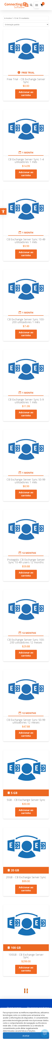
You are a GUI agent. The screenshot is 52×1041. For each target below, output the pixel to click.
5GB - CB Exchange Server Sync (26, 800)
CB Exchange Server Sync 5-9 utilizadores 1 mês (26, 401)
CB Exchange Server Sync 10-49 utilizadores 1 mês (26, 241)
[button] (31, 5)
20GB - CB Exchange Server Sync (26, 877)
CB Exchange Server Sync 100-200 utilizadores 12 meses (25, 641)
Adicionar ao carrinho (26, 93)
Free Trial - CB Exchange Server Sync (26, 80)
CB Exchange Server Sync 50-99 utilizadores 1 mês (26, 481)
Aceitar (26, 1035)
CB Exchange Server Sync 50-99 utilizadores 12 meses (26, 721)
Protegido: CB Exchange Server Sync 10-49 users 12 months (26, 561)
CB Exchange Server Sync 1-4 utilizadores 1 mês (26, 161)
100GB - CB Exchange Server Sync (26, 956)
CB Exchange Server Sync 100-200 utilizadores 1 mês (25, 321)
